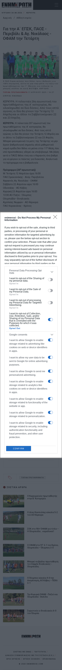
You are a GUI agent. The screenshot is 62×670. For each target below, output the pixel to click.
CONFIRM (18, 448)
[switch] (50, 279)
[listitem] (31, 271)
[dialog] (31, 335)
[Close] (56, 218)
